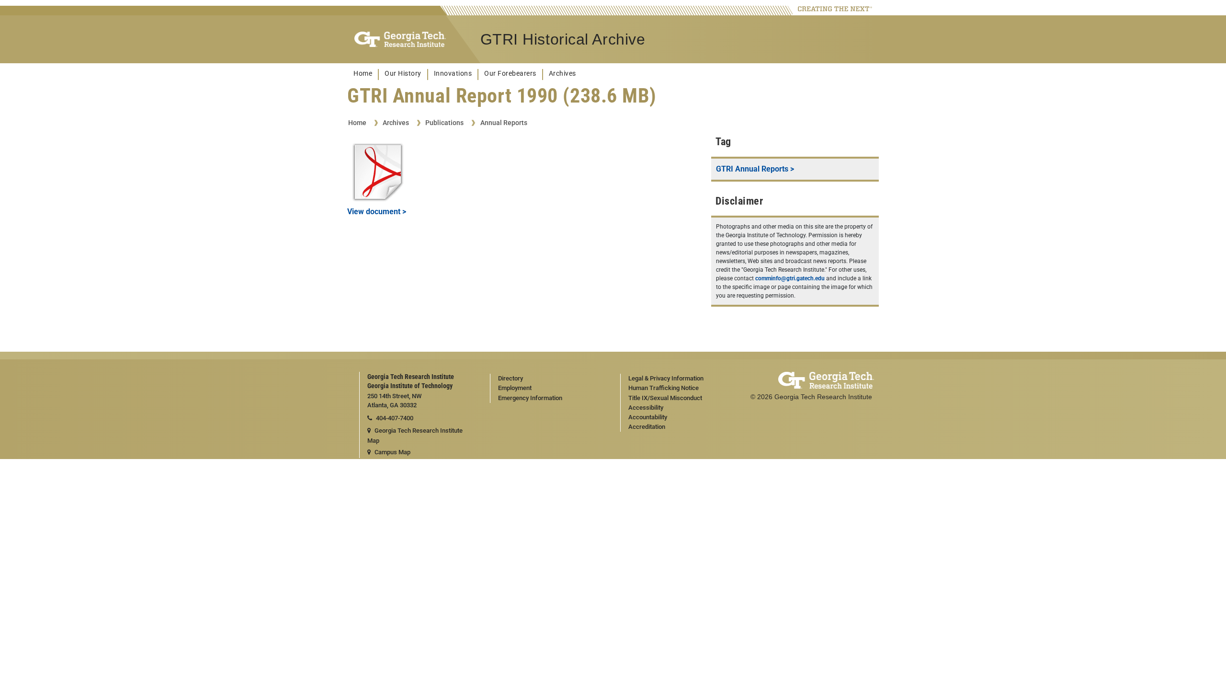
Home (362, 73)
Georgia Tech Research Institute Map (415, 435)
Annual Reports (503, 122)
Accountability (647, 417)
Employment (515, 387)
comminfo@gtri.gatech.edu (790, 278)
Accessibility (645, 407)
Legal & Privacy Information (666, 378)
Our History (403, 73)
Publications (444, 122)
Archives (562, 73)
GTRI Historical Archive (563, 39)
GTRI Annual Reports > (755, 168)
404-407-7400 (394, 418)
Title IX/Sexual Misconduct (665, 398)
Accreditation (646, 426)
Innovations (453, 73)
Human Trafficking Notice (663, 387)
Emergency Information (530, 398)
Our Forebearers (510, 73)
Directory (510, 378)
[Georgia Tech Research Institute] (400, 39)
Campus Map (392, 452)
